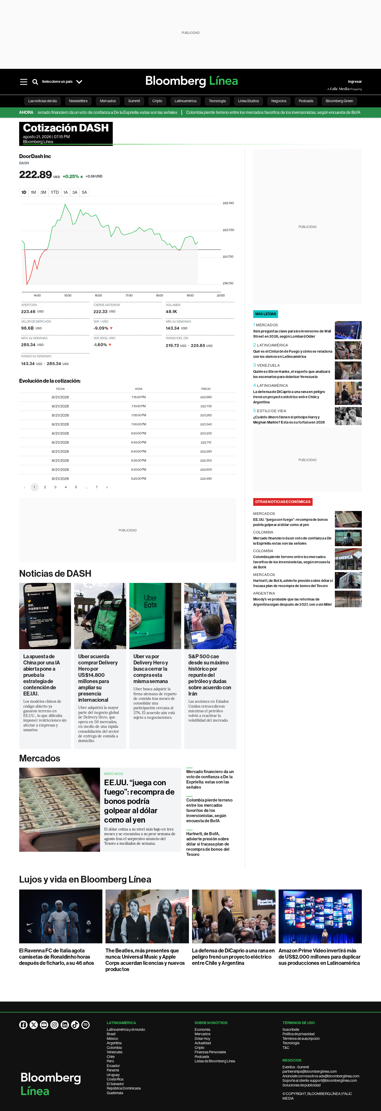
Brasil (111, 1034)
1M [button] (33, 192)
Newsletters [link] (78, 101)
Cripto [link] (157, 101)
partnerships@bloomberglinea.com (310, 1071)
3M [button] (43, 192)
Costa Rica (115, 1079)
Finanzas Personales (210, 1052)
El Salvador (115, 1084)
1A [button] (66, 192)
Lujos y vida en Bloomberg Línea (85, 879)
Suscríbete (291, 1029)
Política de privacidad (299, 1034)
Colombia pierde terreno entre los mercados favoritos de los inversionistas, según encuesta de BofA (254, 112)
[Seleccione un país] (79, 81)
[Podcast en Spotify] (85, 1025)
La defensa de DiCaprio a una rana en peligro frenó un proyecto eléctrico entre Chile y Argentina (289, 397)
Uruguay (113, 1075)
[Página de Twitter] (34, 1025)
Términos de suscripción (301, 1038)
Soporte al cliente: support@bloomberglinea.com (320, 1080)
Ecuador (113, 1066)
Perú (110, 1061)
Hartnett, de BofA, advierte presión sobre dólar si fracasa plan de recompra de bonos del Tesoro (207, 844)
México (112, 1038)
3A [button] (74, 192)
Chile (111, 1057)
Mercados (39, 758)
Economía (202, 1029)
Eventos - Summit (296, 1067)
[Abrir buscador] (35, 81)
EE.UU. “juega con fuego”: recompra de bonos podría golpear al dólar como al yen (139, 801)
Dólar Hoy (202, 1038)
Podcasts (202, 1057)
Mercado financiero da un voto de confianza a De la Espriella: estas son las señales (86, 112)
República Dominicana (124, 1088)
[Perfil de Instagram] (54, 1025)
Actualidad (203, 1043)
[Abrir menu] (24, 81)
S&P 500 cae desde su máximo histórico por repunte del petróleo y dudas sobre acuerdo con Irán (209, 675)
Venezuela (114, 1052)
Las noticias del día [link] (42, 101)
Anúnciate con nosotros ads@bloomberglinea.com (321, 1076)
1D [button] (24, 192)
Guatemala (115, 1093)
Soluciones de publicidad (302, 1085)
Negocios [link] (278, 101)
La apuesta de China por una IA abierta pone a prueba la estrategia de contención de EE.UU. (41, 675)
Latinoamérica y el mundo (126, 1029)
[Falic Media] (331, 89)
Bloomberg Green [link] (339, 101)
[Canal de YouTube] (44, 1025)
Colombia (114, 1048)
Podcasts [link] (306, 101)
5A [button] (84, 192)
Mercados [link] (108, 101)
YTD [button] (55, 192)
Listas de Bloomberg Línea (215, 1061)
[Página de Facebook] (23, 1025)
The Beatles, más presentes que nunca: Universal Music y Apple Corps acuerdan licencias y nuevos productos (145, 959)
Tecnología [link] (217, 101)
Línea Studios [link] (248, 101)
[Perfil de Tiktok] (75, 1025)
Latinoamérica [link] (185, 101)
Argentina (114, 1043)
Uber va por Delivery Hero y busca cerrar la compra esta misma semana (150, 668)
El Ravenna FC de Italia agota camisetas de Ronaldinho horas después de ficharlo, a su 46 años (56, 956)
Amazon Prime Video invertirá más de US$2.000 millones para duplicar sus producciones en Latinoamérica (320, 956)
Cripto (199, 1048)
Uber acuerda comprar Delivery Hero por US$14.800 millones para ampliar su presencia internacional (98, 678)
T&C (286, 1048)
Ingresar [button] (355, 81)
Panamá (113, 1070)
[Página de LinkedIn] (65, 1025)
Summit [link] (134, 101)
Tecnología (291, 1043)
